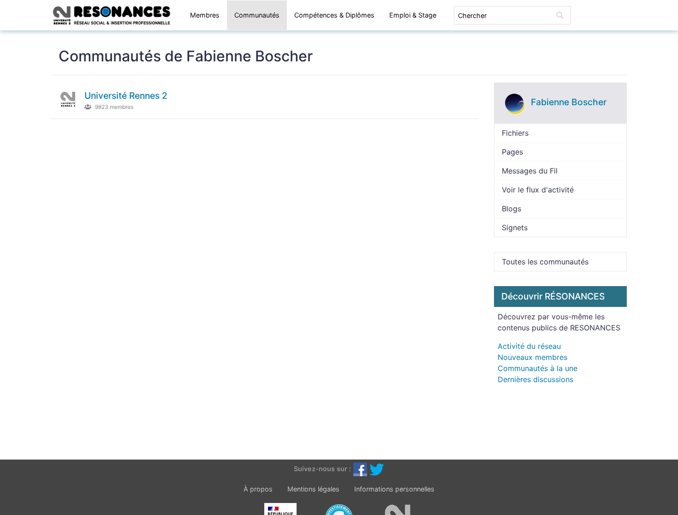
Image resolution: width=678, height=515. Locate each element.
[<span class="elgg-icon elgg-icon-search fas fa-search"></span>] (560, 15)
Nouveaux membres (532, 357)
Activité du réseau (529, 346)
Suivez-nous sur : (322, 469)
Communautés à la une (537, 368)
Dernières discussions (535, 379)
